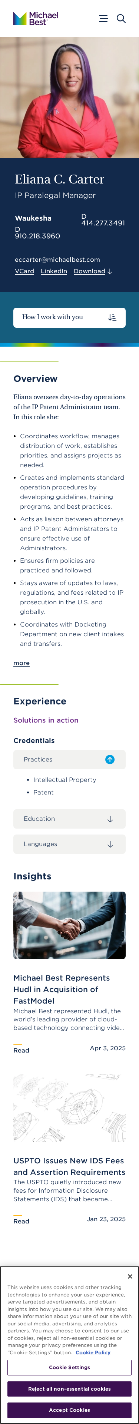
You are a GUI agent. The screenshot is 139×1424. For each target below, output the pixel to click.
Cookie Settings (69, 1367)
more (21, 663)
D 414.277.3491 (103, 220)
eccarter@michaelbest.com (57, 259)
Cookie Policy (93, 1352)
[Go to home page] (35, 18)
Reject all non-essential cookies (69, 1389)
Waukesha (33, 218)
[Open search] (121, 18)
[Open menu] (103, 18)
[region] (69, 1345)
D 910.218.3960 (37, 232)
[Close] (130, 1276)
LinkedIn (54, 271)
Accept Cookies (69, 1410)
